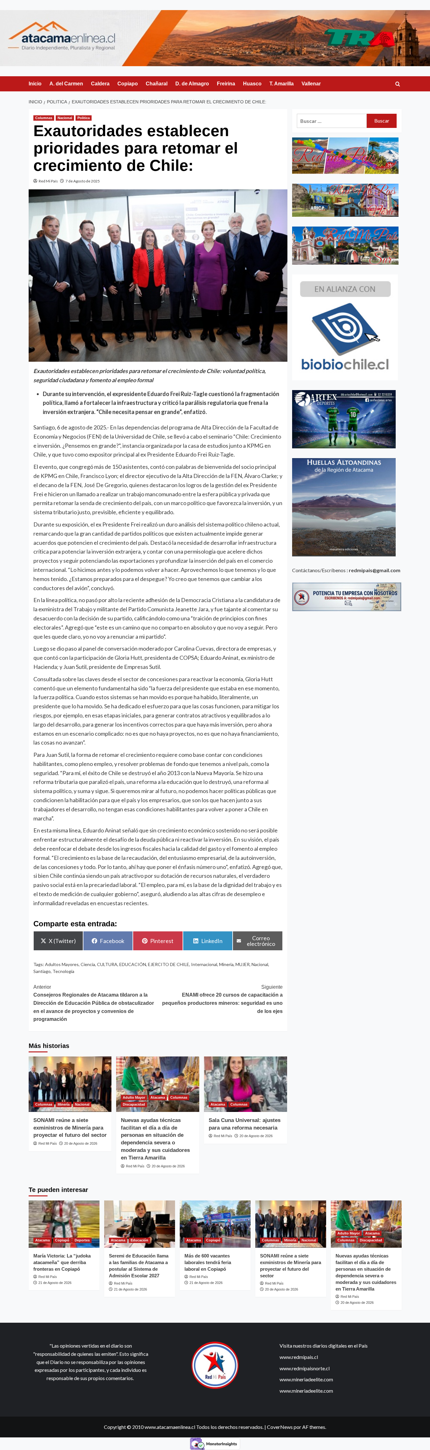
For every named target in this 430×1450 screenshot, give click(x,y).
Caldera (100, 83)
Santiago (42, 971)
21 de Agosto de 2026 (54, 1283)
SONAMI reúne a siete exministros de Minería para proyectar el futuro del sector (70, 1127)
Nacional (65, 118)
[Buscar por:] (332, 121)
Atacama (157, 1097)
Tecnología (63, 971)
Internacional (204, 964)
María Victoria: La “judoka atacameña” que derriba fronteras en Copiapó (62, 1262)
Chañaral (156, 83)
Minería (64, 1104)
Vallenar (311, 83)
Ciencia (88, 964)
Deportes (82, 1240)
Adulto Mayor (134, 1097)
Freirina (226, 83)
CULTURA (107, 964)
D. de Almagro (192, 83)
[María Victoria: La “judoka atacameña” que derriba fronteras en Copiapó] (64, 1224)
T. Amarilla (281, 83)
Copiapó (62, 1240)
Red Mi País (48, 181)
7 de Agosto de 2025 (82, 181)
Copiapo (127, 83)
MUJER (242, 964)
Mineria (226, 964)
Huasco (252, 83)
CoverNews (280, 1427)
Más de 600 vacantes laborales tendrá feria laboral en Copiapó (207, 1262)
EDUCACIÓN (132, 964)
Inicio (35, 83)
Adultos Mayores (62, 964)
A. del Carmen (66, 83)
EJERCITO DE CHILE (168, 964)
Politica (83, 118)
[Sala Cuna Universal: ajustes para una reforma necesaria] (245, 1084)
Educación (139, 1240)
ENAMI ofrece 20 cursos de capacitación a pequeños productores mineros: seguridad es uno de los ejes (222, 999)
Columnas (43, 118)
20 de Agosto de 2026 (80, 1143)
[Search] (398, 84)
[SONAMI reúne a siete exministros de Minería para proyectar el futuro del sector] (70, 1084)
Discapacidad (134, 1104)
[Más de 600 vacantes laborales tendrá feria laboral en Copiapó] (215, 1224)
